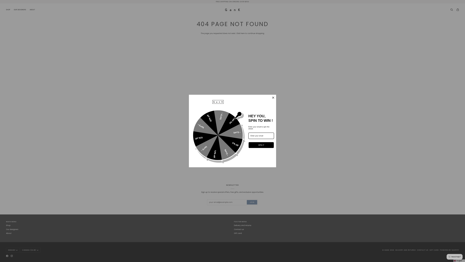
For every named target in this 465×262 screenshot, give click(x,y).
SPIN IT (261, 145)
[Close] (273, 98)
